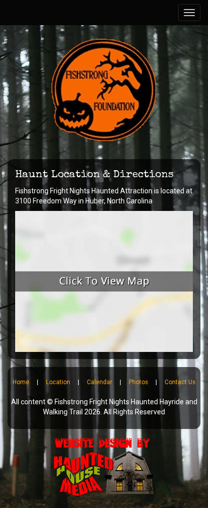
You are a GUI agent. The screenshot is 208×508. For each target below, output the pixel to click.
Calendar (99, 382)
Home (21, 382)
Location (58, 382)
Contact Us (180, 382)
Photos (138, 382)
